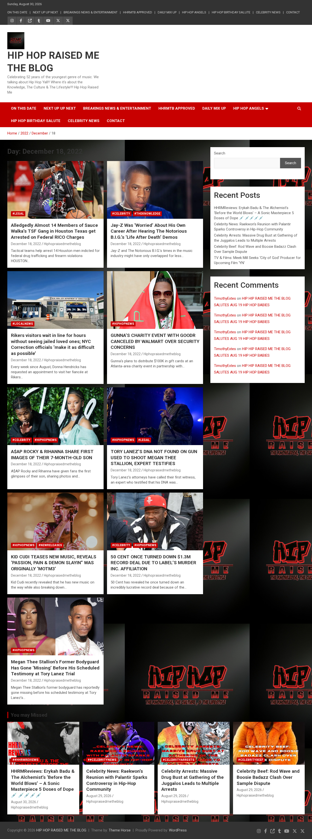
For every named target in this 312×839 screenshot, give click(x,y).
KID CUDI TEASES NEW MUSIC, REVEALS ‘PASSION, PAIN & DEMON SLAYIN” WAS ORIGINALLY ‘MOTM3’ (53, 563)
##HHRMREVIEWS (25, 760)
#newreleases (50, 545)
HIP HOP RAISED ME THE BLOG (61, 830)
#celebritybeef (250, 760)
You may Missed (29, 715)
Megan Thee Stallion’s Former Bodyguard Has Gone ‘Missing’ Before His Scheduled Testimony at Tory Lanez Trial (55, 668)
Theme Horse (120, 830)
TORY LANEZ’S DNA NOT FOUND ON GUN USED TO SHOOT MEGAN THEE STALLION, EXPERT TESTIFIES (154, 457)
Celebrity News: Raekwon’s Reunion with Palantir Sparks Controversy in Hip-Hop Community (116, 780)
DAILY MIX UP (167, 12)
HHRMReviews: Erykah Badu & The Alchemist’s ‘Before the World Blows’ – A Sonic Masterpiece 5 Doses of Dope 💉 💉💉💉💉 (254, 213)
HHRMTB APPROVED (137, 12)
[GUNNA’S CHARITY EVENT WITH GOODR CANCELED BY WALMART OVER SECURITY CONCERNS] (155, 300)
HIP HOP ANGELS (194, 12)
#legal (18, 213)
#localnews (22, 323)
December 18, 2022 (26, 244)
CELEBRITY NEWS (268, 12)
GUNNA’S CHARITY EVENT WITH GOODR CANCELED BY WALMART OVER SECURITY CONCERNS (155, 341)
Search (219, 153)
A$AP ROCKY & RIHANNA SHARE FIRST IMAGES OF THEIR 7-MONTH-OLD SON (52, 454)
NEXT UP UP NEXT (45, 12)
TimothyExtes (225, 298)
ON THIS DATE (17, 12)
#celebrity (121, 213)
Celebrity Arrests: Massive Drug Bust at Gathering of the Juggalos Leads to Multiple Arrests (192, 780)
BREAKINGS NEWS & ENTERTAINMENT (90, 12)
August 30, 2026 (23, 802)
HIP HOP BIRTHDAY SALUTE (231, 12)
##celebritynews (102, 760)
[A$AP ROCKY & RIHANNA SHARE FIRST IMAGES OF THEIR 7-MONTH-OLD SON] (55, 416)
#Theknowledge (147, 213)
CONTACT (293, 12)
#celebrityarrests (178, 760)
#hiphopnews (123, 323)
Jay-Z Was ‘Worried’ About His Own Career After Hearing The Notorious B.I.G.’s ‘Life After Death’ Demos (149, 231)
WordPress (178, 830)
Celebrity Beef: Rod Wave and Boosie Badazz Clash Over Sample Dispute (268, 777)
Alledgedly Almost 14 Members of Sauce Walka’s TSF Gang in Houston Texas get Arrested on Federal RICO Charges (54, 231)
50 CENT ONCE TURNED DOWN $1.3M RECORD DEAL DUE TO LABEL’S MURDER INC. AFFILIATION (153, 563)
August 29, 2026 (98, 796)
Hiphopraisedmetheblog (62, 244)
